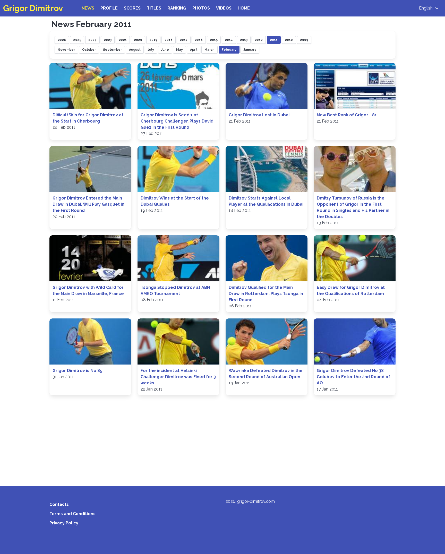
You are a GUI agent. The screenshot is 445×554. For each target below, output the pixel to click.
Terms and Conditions (72, 513)
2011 (274, 40)
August (135, 49)
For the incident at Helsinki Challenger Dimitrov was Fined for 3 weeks (178, 376)
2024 (92, 40)
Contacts (59, 504)
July (151, 49)
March (209, 49)
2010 (289, 40)
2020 (138, 40)
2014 (229, 40)
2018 (169, 40)
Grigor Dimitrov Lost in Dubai (259, 114)
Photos (201, 8)
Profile (109, 8)
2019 (153, 40)
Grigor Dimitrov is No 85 (77, 370)
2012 (259, 40)
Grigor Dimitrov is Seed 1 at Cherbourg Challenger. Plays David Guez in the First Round (177, 121)
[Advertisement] (222, 438)
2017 (183, 40)
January (250, 49)
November (66, 49)
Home (244, 8)
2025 (77, 40)
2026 (62, 40)
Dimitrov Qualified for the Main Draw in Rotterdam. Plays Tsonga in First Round (266, 293)
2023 (108, 40)
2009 (304, 40)
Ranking (176, 8)
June (165, 49)
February (229, 49)
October (89, 49)
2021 (123, 40)
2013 (243, 40)
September (112, 49)
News (88, 8)
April (193, 49)
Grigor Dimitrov (33, 8)
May (179, 49)
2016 (199, 40)
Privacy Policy (63, 523)
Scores (132, 8)
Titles (154, 8)
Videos (224, 8)
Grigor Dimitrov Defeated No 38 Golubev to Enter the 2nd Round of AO (353, 376)
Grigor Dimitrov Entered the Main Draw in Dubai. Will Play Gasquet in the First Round (88, 204)
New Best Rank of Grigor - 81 (347, 114)
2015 (214, 40)
